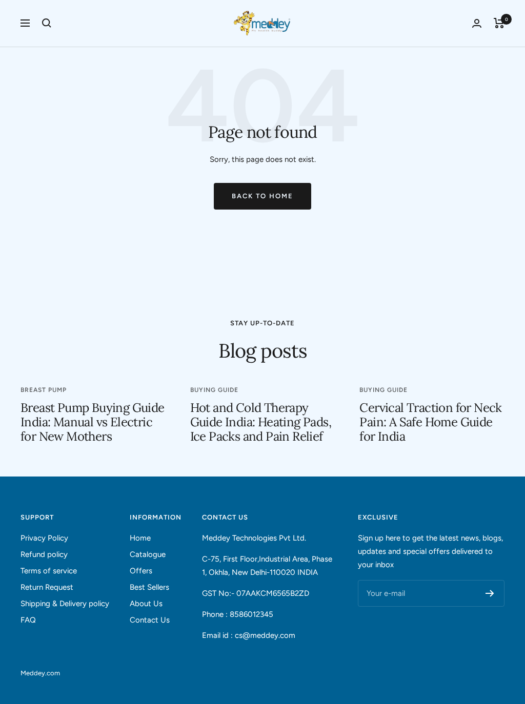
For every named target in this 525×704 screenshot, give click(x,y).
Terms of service (49, 570)
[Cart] (499, 23)
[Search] (46, 23)
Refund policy (44, 554)
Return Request (47, 587)
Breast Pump (44, 390)
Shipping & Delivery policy (65, 603)
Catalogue (148, 554)
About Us (146, 603)
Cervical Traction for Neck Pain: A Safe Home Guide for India (430, 422)
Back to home (262, 196)
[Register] (490, 593)
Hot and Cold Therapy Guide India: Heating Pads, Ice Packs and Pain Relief (260, 422)
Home (140, 538)
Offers (141, 570)
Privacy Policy (44, 538)
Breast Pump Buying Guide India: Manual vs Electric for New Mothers (93, 422)
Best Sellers (149, 587)
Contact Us (150, 620)
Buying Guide (214, 390)
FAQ (28, 620)
